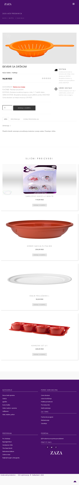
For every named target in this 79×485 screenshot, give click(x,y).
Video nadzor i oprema (9, 408)
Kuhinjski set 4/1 (39, 346)
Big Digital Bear (7, 442)
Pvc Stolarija (6, 438)
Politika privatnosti (47, 402)
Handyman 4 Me (7, 445)
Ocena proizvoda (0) (31, 119)
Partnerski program (47, 417)
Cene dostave (45, 395)
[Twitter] (51, 447)
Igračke (4, 402)
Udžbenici (5, 411)
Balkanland (36, 475)
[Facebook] (47, 447)
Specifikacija (15, 119)
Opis (5, 119)
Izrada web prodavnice (8, 475)
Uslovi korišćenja (46, 398)
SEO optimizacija (23, 475)
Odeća (4, 398)
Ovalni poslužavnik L (39, 296)
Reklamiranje (45, 420)
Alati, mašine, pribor (8, 414)
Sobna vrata (6, 454)
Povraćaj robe (45, 405)
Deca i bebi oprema (8, 395)
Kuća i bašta (8, 18)
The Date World (7, 448)
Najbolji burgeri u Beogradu (11, 458)
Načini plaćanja (46, 408)
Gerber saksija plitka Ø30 (39, 246)
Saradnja (44, 423)
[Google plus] (56, 447)
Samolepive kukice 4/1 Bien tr (39, 196)
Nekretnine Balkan (8, 451)
